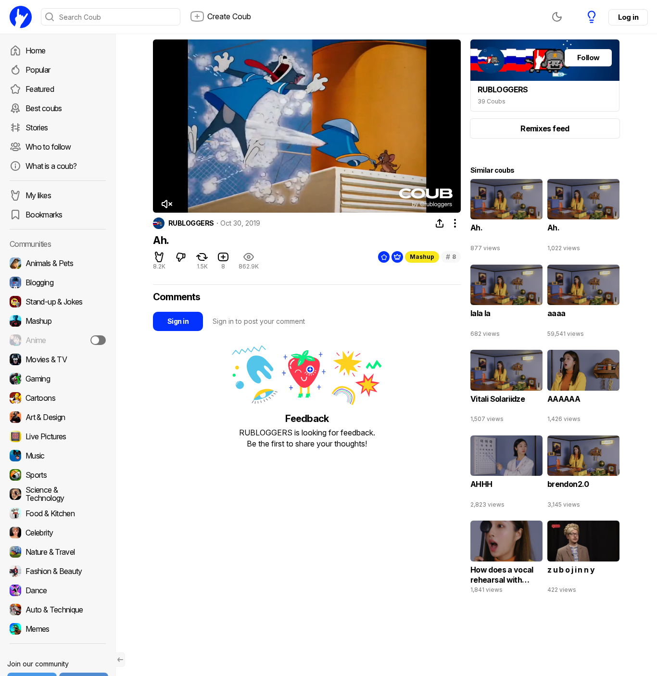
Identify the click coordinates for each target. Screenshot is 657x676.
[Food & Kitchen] (57, 513)
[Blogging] (57, 282)
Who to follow (48, 147)
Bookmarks (43, 214)
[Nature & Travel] (57, 551)
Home (35, 50)
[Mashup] (57, 321)
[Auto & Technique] (57, 609)
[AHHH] (506, 473)
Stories (36, 127)
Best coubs (43, 108)
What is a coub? (50, 166)
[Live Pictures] (57, 436)
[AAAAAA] (583, 388)
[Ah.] (506, 217)
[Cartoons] (57, 398)
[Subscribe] (98, 340)
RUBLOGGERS (191, 223)
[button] (166, 204)
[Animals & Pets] (57, 263)
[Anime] (57, 340)
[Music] (57, 455)
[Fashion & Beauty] (57, 571)
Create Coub (229, 16)
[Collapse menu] (120, 659)
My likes (38, 195)
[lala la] (506, 303)
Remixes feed (544, 128)
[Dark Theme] (557, 17)
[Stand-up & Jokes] (57, 301)
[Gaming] (57, 378)
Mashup (422, 256)
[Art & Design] (57, 417)
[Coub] (21, 17)
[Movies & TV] (57, 359)
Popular (38, 70)
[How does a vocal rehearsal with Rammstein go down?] (506, 559)
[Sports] (57, 475)
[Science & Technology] (57, 494)
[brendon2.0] (583, 473)
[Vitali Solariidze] (506, 388)
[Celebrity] (57, 532)
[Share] (439, 223)
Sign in (178, 321)
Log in (628, 17)
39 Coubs (491, 101)
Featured (39, 89)
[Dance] (57, 590)
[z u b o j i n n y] (583, 559)
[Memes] (57, 628)
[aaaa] (583, 303)
